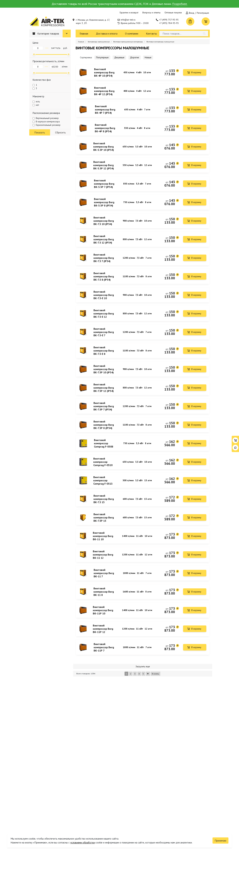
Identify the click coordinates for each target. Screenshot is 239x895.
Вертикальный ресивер (47, 118)
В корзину (196, 72)
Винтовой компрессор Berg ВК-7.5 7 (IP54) (103, 258)
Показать (39, 132)
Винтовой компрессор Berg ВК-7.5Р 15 (103, 517)
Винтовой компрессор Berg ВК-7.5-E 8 (103, 350)
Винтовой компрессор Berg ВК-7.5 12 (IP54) (103, 239)
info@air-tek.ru (128, 19)
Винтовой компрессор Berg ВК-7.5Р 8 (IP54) (103, 425)
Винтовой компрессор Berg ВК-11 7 (104, 573)
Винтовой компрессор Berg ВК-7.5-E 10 (103, 295)
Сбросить (60, 132)
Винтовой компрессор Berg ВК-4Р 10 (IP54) (104, 72)
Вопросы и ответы (151, 12)
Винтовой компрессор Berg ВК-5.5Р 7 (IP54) (104, 184)
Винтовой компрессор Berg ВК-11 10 (103, 536)
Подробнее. (179, 4)
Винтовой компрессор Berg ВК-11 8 (103, 592)
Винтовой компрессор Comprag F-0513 (103, 480)
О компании (131, 33)
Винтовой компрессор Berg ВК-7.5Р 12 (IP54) (103, 388)
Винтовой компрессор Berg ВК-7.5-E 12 (103, 313)
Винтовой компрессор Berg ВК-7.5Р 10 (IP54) (103, 369)
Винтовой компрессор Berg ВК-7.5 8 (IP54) (103, 276)
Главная (84, 33)
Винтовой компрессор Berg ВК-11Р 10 (103, 610)
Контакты (151, 33)
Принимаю (220, 840)
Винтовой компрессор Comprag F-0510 (103, 462)
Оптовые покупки (173, 12)
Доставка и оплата (106, 33)
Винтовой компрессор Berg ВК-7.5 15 (103, 499)
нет (37, 104)
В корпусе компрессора (48, 121)
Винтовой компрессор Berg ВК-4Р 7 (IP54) (105, 109)
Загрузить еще (143, 666)
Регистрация (203, 12)
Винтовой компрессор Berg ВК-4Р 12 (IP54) (104, 91)
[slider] (34, 54)
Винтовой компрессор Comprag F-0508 (103, 443)
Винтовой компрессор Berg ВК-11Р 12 (103, 629)
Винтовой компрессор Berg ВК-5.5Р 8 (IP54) (104, 202)
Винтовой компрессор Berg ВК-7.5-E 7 (103, 332)
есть (38, 101)
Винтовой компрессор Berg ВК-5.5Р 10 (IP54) (103, 146)
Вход (191, 12)
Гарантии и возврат (129, 12)
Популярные (102, 57)
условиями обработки (82, 842)
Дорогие (134, 57)
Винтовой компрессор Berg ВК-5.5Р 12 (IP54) (103, 165)
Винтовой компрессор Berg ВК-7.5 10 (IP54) (103, 221)
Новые (148, 57)
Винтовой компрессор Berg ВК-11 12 (103, 554)
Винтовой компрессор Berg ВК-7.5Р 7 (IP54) (103, 406)
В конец (155, 673)
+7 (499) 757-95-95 (169, 19)
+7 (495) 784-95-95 (169, 23)
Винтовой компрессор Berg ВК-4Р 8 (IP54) (105, 128)
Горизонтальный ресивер (48, 124)
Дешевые (119, 57)
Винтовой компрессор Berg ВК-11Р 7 (104, 647)
